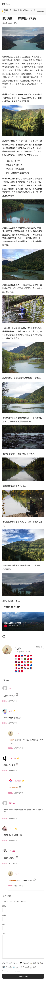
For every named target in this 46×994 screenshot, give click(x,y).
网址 (4, 924)
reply (4, 701)
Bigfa (18, 648)
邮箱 (4, 915)
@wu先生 (13, 880)
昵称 (4, 906)
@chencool (13, 787)
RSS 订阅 (39, 647)
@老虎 (11, 740)
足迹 (15, 23)
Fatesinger (41, 11)
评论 (4, 933)
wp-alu (17, 971)
